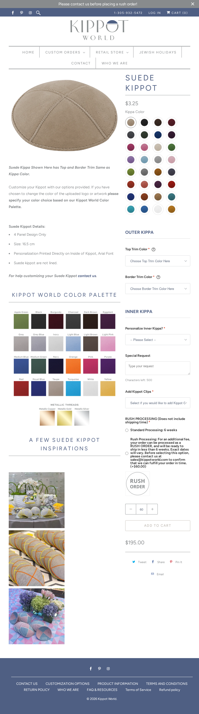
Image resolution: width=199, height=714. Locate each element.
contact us (87, 276)
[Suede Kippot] (64, 117)
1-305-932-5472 (128, 13)
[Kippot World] (99, 30)
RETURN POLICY (37, 690)
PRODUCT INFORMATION (118, 684)
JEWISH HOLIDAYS (158, 52)
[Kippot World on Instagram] (30, 13)
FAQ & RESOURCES (102, 690)
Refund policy (169, 690)
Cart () (179, 13)
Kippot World (107, 699)
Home (28, 52)
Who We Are (115, 63)
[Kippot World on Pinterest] (21, 13)
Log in (155, 13)
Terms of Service (138, 690)
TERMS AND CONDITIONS (167, 684)
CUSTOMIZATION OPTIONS (68, 684)
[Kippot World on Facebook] (13, 13)
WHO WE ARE (68, 690)
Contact (81, 63)
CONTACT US (27, 684)
